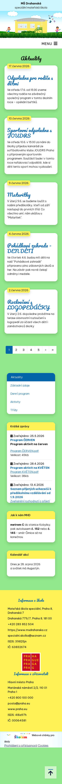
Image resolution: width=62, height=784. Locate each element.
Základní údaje (20, 385)
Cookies (43, 745)
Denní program (19, 393)
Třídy (13, 410)
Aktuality (17, 377)
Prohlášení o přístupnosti (20, 745)
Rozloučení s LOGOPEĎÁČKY (28, 305)
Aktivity (15, 402)
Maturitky (18, 195)
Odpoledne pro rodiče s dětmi (30, 81)
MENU (48, 44)
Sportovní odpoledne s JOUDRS (29, 133)
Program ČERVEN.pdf (24, 451)
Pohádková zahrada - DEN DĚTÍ (29, 248)
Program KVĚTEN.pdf (24, 472)
